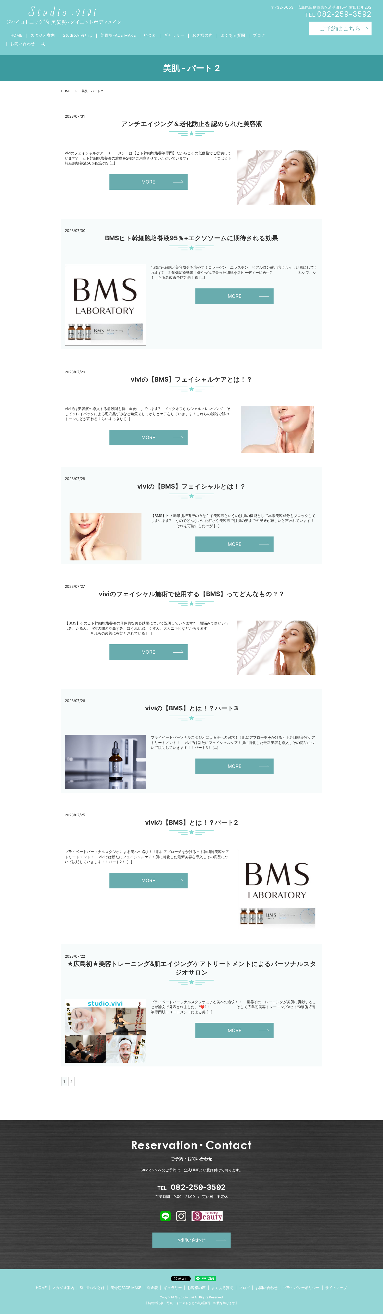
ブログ (259, 35)
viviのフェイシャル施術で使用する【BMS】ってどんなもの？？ (192, 594)
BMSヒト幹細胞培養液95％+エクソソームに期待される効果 (191, 238)
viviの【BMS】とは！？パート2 (191, 822)
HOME (16, 35)
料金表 (150, 35)
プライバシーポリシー (301, 1287)
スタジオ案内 (42, 35)
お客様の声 (202, 35)
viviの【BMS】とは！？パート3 (191, 708)
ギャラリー (174, 35)
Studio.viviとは (77, 35)
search (43, 44)
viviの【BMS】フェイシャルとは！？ (191, 486)
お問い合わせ (22, 43)
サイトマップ (336, 1287)
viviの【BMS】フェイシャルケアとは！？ (191, 379)
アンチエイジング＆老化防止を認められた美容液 (191, 124)
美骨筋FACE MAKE (118, 35)
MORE (148, 182)
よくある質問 (233, 35)
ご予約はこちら (340, 28)
